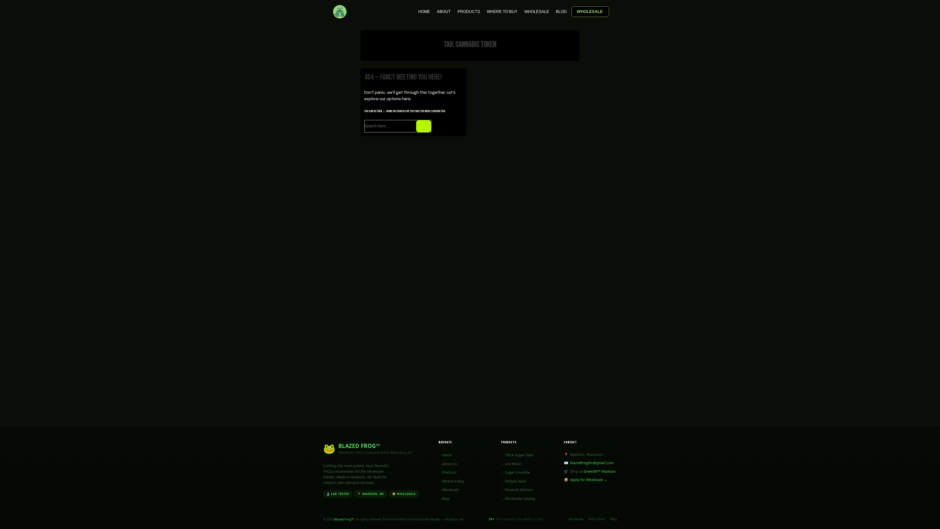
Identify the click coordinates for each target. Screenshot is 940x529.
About (444, 12)
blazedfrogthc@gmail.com (591, 462)
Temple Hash (515, 481)
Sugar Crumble (517, 472)
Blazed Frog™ (344, 519)
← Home (387, 111)
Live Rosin (513, 463)
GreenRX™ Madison (600, 471)
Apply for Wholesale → (588, 479)
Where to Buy (502, 12)
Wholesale (536, 12)
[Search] (423, 126)
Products (469, 12)
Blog (561, 12)
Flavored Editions (519, 489)
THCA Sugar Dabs (519, 455)
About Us (449, 463)
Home (424, 12)
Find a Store (596, 519)
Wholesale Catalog (520, 498)
